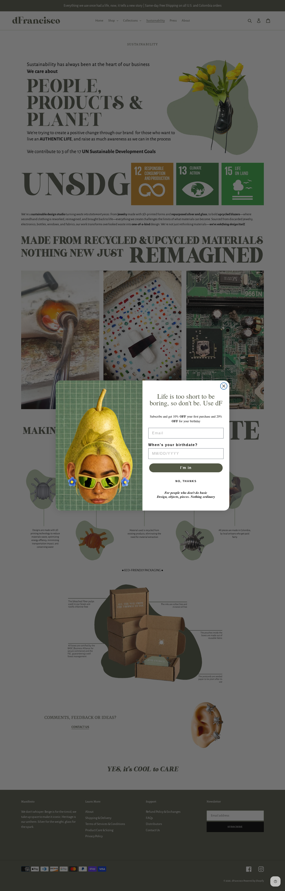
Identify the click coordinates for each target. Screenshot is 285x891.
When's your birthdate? (173, 445)
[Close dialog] (223, 386)
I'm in (186, 468)
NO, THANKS (186, 481)
